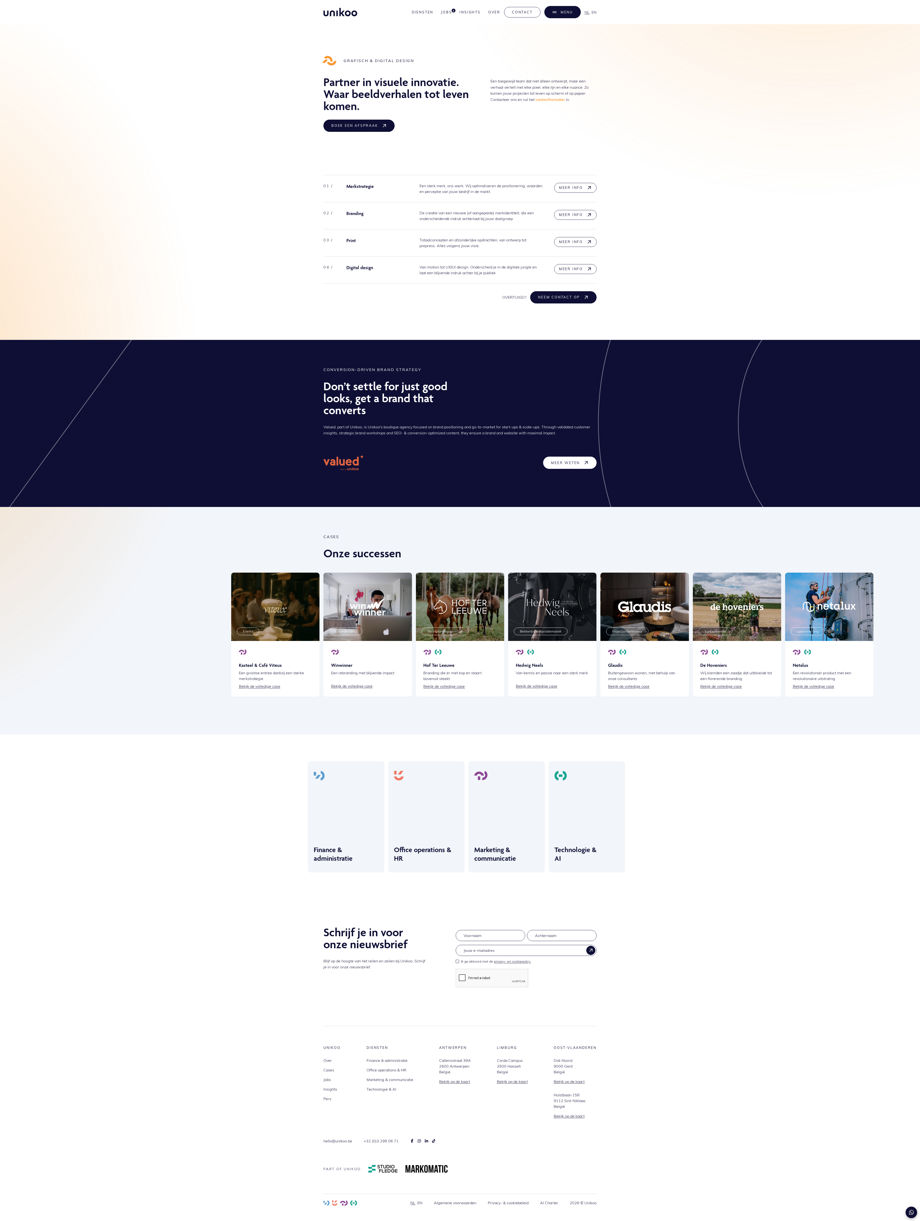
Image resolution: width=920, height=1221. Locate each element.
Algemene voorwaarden (455, 1202)
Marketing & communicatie (390, 1079)
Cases (328, 1069)
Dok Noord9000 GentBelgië (563, 1066)
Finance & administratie (387, 1060)
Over (494, 12)
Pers (327, 1098)
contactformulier (550, 99)
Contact (522, 12)
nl (587, 12)
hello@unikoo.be (337, 1140)
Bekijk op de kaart (454, 1081)
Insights (470, 12)
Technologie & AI (381, 1089)
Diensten (422, 12)
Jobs (327, 1079)
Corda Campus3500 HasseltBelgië (510, 1066)
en (594, 12)
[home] (340, 12)
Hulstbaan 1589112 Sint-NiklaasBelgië (570, 1100)
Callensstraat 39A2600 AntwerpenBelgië (455, 1066)
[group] (346, 816)
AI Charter (549, 1202)
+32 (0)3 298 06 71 (381, 1140)
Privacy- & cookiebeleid (508, 1202)
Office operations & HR (386, 1069)
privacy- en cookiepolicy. (512, 961)
